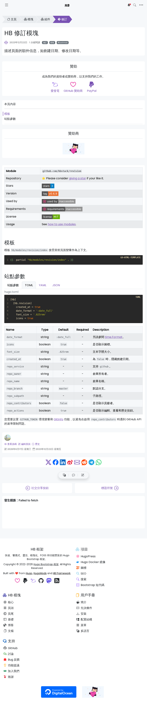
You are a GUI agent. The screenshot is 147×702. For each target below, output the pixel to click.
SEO (83, 573)
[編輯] (82, 475)
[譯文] (64, 475)
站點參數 (10, 119)
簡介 (83, 602)
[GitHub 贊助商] (17, 581)
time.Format (113, 337)
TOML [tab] (29, 285)
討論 (11, 654)
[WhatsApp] (98, 462)
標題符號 (107, 488)
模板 (7, 114)
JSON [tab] (56, 285)
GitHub (13, 648)
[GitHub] (41, 581)
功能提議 (13, 665)
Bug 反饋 (14, 660)
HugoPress (88, 556)
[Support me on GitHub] (73, 148)
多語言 (85, 631)
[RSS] (57, 581)
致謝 (11, 677)
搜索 (83, 579)
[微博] (70, 462)
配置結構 (86, 619)
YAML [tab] (42, 285)
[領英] (63, 462)
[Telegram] (91, 462)
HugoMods (40, 573)
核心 (11, 602)
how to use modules (62, 224)
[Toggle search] (134, 5)
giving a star (77, 178)
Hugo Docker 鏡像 (93, 562)
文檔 (11, 631)
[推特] (48, 462)
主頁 (13, 19)
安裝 (83, 614)
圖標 (83, 568)
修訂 (64, 19)
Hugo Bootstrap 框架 (46, 564)
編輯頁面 (25, 444)
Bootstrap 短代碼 (92, 585)
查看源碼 (12, 444)
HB (67, 5)
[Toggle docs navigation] (6, 5)
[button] (73, 475)
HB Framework (61, 573)
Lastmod (63, 42)
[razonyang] (7, 437)
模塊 (30, 19)
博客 (11, 625)
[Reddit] (84, 462)
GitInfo (58, 419)
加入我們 (13, 671)
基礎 (11, 619)
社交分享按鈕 (40, 488)
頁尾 (11, 614)
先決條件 (86, 608)
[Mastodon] (49, 581)
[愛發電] (33, 581)
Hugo (29, 573)
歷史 (37, 444)
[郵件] (77, 462)
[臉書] (55, 462)
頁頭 (11, 608)
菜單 (83, 625)
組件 (47, 19)
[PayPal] (25, 581)
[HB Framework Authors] (6, 42)
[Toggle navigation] (141, 5)
